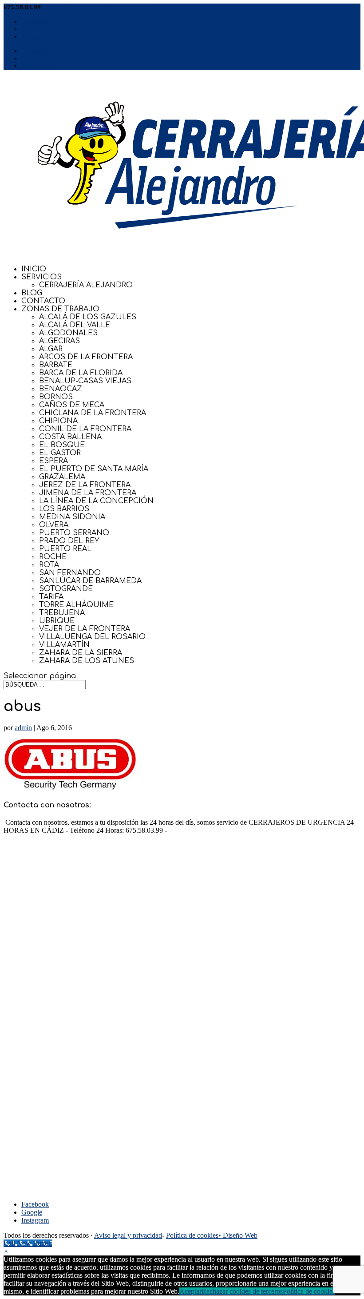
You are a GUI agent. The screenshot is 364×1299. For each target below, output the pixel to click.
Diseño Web (240, 1235)
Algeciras (59, 341)
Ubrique (57, 621)
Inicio (33, 269)
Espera (53, 461)
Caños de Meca (71, 405)
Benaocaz (60, 389)
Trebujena (62, 613)
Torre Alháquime (76, 605)
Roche (53, 557)
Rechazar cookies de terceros (242, 1291)
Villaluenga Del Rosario (92, 637)
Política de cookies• (194, 1235)
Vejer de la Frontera (84, 629)
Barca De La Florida (81, 373)
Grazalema (62, 477)
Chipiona (58, 421)
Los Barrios (64, 509)
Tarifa (51, 597)
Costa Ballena (70, 437)
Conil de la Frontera (85, 429)
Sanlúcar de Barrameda (90, 581)
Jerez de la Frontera (85, 485)
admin (23, 727)
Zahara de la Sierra (80, 653)
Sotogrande (66, 589)
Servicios (41, 277)
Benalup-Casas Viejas (85, 381)
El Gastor (60, 453)
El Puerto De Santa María (93, 469)
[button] (6, 1251)
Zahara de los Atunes (86, 661)
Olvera (53, 525)
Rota (49, 565)
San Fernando (70, 573)
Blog (31, 293)
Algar (51, 349)
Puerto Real (65, 549)
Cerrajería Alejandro (86, 285)
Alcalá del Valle (74, 325)
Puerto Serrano (74, 533)
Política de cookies (309, 1291)
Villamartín (64, 645)
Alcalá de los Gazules (87, 317)
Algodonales (68, 333)
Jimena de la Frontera (87, 493)
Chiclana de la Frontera (92, 413)
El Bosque (62, 445)
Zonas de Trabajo (60, 309)
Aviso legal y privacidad (128, 1235)
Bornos (56, 397)
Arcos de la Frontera (86, 357)
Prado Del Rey (69, 541)
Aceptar (190, 1291)
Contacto (43, 301)
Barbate (55, 365)
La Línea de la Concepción (96, 501)
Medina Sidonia (72, 517)
